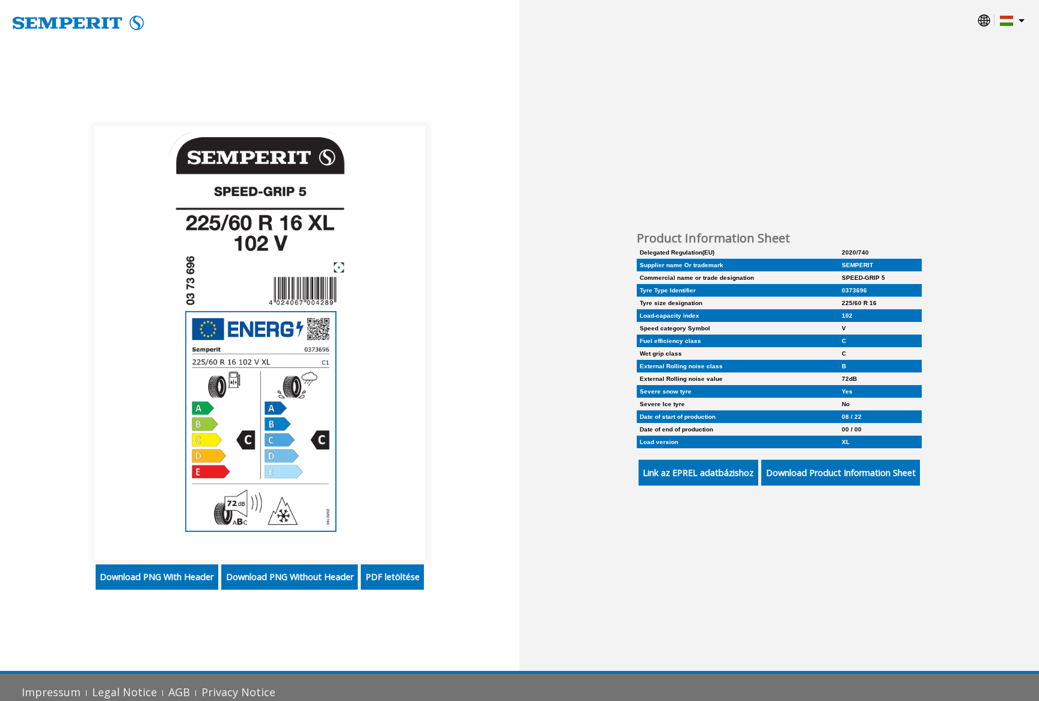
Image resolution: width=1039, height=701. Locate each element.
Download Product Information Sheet (841, 472)
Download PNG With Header (156, 576)
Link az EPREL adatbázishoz (698, 472)
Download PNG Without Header (290, 576)
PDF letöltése (393, 576)
